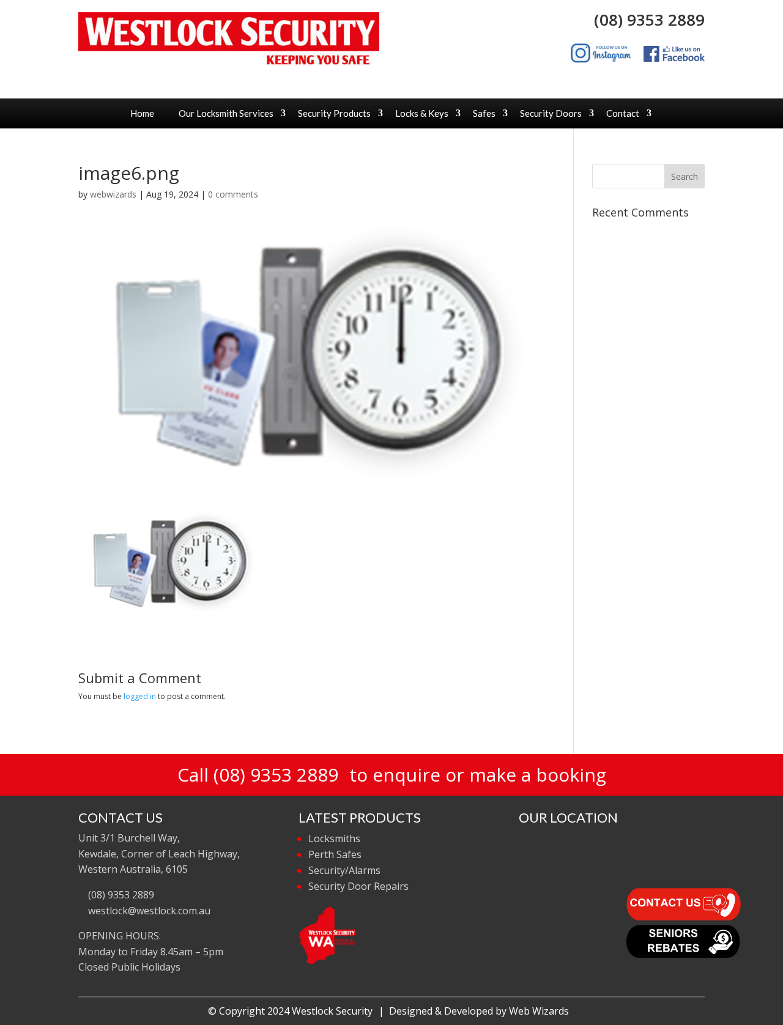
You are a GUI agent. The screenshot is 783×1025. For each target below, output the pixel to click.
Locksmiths (334, 838)
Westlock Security (332, 1011)
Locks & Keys (421, 113)
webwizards (113, 194)
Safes (484, 113)
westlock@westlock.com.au (148, 910)
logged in (140, 696)
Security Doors (551, 113)
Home (142, 113)
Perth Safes (335, 854)
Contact (622, 113)
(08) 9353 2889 (645, 20)
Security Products (334, 113)
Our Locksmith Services (226, 113)
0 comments (233, 194)
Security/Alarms (344, 870)
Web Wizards (539, 1011)
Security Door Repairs (358, 886)
